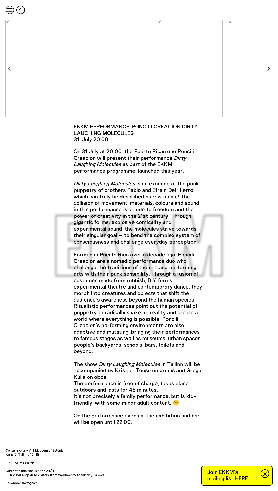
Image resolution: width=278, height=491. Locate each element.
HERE (241, 478)
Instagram (30, 483)
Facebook (13, 483)
